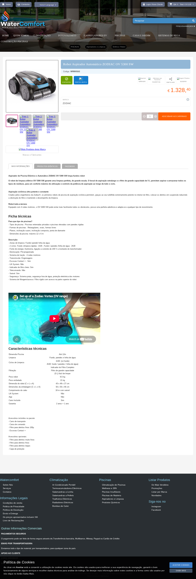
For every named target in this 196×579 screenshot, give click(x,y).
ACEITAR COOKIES (181, 565)
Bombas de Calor (60, 506)
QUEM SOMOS (21, 35)
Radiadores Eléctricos (62, 502)
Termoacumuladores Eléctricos (66, 488)
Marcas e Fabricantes (32, 155)
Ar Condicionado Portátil (63, 485)
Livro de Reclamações (13, 520)
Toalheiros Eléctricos (62, 499)
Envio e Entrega (10, 513)
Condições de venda (12, 503)
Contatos (7, 492)
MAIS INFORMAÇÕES (20, 166)
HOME (5, 35)
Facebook (156, 510)
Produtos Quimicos (111, 502)
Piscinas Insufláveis (111, 492)
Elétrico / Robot (119, 47)
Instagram (156, 506)
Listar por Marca (159, 492)
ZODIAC (67, 103)
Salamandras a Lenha (62, 492)
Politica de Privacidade (13, 506)
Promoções (157, 488)
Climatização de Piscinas (114, 485)
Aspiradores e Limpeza (96, 47)
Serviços (7, 488)
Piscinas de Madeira (111, 495)
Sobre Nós (8, 485)
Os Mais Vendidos (160, 485)
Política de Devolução (13, 510)
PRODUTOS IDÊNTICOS (47, 166)
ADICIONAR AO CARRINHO (174, 116)
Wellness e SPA (109, 488)
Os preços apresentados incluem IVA (20, 517)
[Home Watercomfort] (23, 20)
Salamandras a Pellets (63, 495)
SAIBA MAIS (181, 571)
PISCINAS (75, 47)
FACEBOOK (70, 166)
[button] (187, 99)
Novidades (157, 495)
